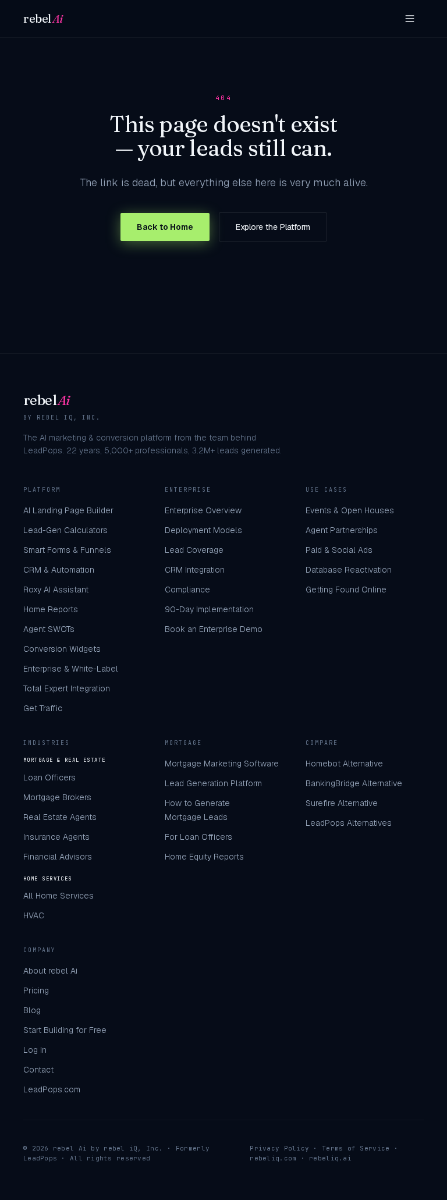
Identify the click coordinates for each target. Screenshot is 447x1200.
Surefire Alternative (342, 803)
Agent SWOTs (48, 629)
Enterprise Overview (203, 510)
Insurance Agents (56, 837)
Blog (32, 1010)
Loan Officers (49, 777)
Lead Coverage (194, 550)
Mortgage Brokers (57, 797)
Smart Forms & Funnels (67, 550)
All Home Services (58, 895)
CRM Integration (195, 570)
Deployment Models (203, 530)
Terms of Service (355, 1148)
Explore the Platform (273, 227)
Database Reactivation (349, 570)
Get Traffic (42, 708)
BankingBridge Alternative (354, 783)
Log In (35, 1050)
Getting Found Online (346, 589)
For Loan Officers (198, 837)
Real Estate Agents (60, 817)
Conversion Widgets (62, 649)
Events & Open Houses (350, 510)
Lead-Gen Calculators (65, 530)
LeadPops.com (51, 1089)
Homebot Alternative (344, 763)
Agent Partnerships (342, 530)
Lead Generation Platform (213, 783)
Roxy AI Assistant (55, 589)
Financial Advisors (57, 856)
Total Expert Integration (66, 688)
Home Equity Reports (204, 856)
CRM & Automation (58, 570)
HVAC (33, 915)
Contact (38, 1069)
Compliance (187, 589)
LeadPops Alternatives (349, 823)
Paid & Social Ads (339, 550)
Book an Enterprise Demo (213, 629)
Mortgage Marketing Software (222, 763)
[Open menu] (410, 19)
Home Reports (50, 609)
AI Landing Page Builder (68, 510)
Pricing (36, 990)
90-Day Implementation (209, 609)
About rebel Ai (50, 970)
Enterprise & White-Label (70, 668)
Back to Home (165, 227)
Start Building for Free (65, 1030)
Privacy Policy (279, 1148)
